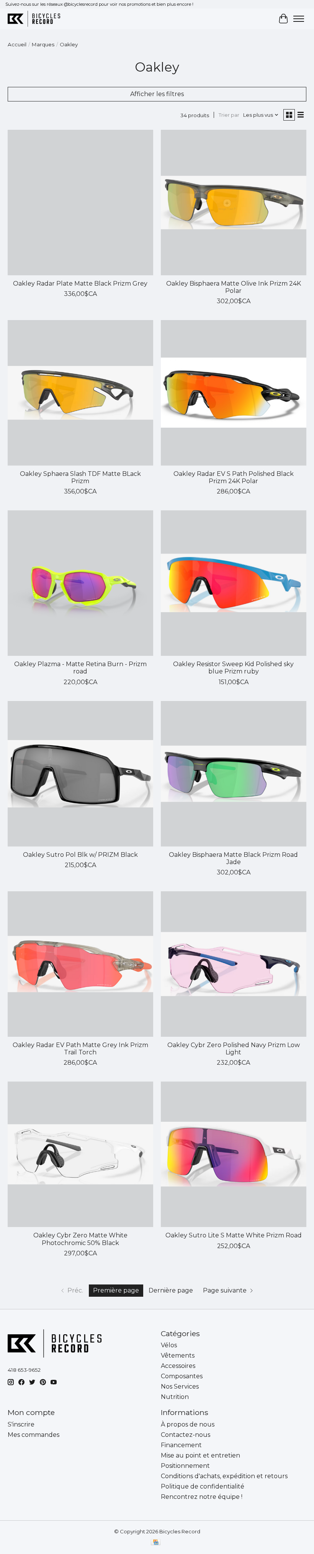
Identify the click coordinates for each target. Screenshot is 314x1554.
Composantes (182, 1376)
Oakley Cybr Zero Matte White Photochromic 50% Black (80, 1239)
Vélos (169, 1345)
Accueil (17, 44)
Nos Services (180, 1386)
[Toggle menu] (298, 18)
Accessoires (178, 1365)
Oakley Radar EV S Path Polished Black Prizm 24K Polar (233, 477)
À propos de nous (187, 1424)
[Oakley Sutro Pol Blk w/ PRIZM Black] (80, 773)
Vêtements (178, 1355)
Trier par (229, 115)
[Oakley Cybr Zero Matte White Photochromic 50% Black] (80, 1154)
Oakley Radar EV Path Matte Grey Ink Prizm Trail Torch (80, 1048)
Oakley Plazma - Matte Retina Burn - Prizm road (80, 667)
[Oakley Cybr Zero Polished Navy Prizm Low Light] (233, 964)
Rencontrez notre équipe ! (201, 1496)
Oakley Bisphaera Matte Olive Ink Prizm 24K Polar (233, 287)
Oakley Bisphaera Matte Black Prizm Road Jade (233, 858)
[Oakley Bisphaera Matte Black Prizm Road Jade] (233, 773)
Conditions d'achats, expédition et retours (224, 1476)
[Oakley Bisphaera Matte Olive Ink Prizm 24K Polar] (233, 202)
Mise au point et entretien (200, 1455)
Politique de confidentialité (202, 1486)
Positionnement (185, 1465)
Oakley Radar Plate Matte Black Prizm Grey (80, 283)
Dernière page (171, 1290)
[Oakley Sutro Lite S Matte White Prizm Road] (233, 1154)
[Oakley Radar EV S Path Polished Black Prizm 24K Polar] (233, 393)
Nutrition (175, 1396)
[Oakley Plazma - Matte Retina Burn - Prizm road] (80, 583)
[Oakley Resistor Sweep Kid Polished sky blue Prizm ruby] (233, 583)
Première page (116, 1290)
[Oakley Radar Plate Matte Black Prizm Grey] (80, 202)
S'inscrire (21, 1424)
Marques (43, 44)
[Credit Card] (155, 1542)
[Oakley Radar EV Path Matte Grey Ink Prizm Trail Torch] (80, 964)
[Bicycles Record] (34, 18)
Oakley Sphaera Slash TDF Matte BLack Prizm (80, 477)
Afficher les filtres (157, 94)
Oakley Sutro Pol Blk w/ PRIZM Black (80, 854)
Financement (181, 1445)
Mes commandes (33, 1434)
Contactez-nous (185, 1434)
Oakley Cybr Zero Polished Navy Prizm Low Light (233, 1048)
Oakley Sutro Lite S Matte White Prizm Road (233, 1235)
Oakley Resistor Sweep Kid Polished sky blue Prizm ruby (233, 667)
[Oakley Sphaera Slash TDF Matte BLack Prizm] (80, 393)
